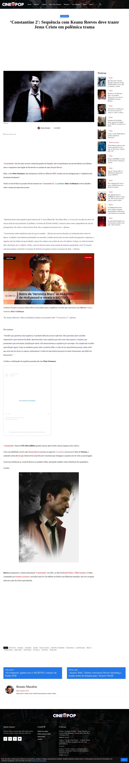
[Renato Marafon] (39, 128)
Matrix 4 (89, 647)
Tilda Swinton (80, 573)
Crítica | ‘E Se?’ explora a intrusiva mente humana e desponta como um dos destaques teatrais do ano (74, 751)
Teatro (61, 755)
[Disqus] (48, 620)
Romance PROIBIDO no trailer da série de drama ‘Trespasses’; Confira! (116, 160)
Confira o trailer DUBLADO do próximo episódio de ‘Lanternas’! (116, 135)
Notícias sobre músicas (114, 142)
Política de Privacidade (39, 761)
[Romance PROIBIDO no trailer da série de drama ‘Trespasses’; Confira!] (102, 159)
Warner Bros (53, 650)
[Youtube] (20, 739)
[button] (100, 4)
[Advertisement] (64, 45)
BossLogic (20, 456)
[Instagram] (10, 739)
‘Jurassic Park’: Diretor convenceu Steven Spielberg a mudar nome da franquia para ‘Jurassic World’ (95, 674)
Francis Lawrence (18, 308)
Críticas (61, 737)
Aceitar (124, 759)
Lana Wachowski (80, 647)
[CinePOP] (13, 4)
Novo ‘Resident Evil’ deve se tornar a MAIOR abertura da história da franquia (116, 185)
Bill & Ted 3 (12, 647)
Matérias (111, 204)
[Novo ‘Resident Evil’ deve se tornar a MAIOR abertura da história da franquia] (102, 184)
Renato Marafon (45, 128)
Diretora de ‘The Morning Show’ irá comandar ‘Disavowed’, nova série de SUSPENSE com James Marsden (115, 97)
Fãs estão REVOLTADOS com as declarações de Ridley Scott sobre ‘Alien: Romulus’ (116, 222)
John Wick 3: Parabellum (57, 647)
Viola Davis (45, 650)
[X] (15, 739)
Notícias (64, 16)
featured (35, 647)
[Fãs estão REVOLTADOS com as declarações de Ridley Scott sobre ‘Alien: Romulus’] (102, 221)
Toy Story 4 (36, 650)
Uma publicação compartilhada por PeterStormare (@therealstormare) (27, 432)
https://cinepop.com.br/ (22, 690)
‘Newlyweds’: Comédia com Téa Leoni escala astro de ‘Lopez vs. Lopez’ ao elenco (115, 110)
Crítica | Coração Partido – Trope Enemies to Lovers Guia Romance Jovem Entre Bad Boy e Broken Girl (74, 733)
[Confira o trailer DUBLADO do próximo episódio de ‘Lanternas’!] (102, 134)
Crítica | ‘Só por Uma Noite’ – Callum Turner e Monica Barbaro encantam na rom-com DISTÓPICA (74, 742)
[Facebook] (5, 739)
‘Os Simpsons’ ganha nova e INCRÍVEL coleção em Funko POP (31, 674)
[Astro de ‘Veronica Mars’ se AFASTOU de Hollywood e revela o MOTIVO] (102, 171)
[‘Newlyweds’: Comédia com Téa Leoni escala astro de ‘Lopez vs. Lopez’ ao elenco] (102, 109)
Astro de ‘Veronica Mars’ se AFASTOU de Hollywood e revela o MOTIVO (115, 172)
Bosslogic (20, 647)
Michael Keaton (8, 650)
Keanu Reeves (56, 167)
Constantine (9, 163)
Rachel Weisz (67, 573)
